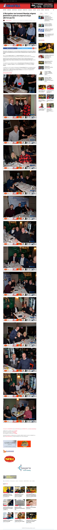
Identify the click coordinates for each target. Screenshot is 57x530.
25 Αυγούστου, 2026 (6, 510)
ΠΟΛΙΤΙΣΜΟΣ (30, 20)
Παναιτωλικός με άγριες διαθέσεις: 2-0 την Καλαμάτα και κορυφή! (49, 62)
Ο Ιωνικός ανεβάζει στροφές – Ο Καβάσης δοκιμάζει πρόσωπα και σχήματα (42, 109)
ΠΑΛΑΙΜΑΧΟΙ (26, 20)
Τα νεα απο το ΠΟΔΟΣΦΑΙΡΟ (8, 428)
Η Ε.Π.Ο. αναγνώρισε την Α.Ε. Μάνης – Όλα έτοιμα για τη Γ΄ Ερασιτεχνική (49, 35)
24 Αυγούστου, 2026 (17, 522)
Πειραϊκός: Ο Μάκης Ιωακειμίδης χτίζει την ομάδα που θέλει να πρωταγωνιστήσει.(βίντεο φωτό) (49, 79)
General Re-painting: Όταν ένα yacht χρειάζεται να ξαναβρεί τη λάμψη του (8, 508)
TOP (39, 98)
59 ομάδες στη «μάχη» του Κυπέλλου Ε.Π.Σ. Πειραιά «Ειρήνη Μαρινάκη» (49, 30)
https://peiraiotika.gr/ (33, 428)
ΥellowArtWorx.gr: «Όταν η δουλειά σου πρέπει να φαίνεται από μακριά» (19, 495)
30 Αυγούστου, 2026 (42, 52)
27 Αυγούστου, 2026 (17, 497)
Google (16, 430)
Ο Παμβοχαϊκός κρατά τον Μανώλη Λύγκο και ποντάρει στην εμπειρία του (7, 495)
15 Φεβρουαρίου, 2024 (16, 20)
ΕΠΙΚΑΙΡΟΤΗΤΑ (22, 20)
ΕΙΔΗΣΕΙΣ (16, 492)
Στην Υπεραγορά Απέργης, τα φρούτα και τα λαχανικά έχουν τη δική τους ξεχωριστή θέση (31, 495)
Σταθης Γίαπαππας (8, 20)
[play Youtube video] (20, 83)
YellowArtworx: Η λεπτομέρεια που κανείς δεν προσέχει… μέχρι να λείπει (31, 521)
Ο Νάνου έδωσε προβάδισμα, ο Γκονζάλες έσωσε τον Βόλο (49, 67)
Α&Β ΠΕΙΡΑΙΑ (17, 428)
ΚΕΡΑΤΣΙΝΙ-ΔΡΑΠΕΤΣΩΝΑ (49, 88)
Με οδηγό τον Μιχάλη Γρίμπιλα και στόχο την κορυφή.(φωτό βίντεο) (48, 24)
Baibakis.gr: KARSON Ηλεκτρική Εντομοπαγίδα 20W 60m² (20, 508)
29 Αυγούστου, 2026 (6, 497)
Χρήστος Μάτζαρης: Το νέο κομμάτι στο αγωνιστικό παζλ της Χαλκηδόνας (42, 91)
